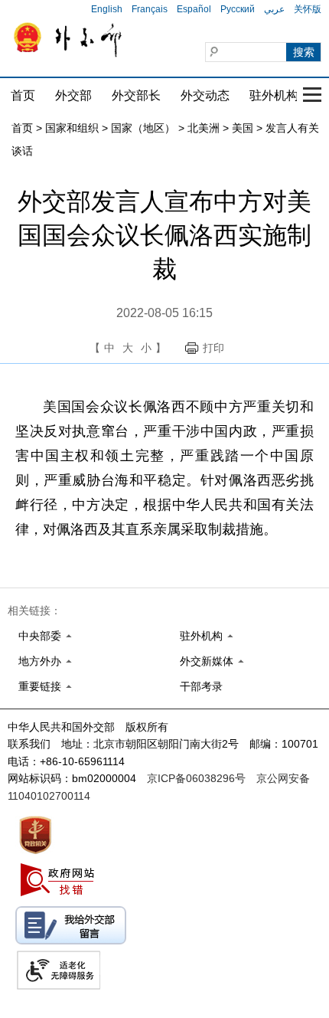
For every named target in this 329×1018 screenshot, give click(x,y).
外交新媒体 (206, 661)
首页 (23, 95)
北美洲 (203, 128)
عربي (274, 9)
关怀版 (307, 9)
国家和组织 (72, 128)
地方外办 (39, 661)
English (106, 9)
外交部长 (136, 95)
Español (194, 9)
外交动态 (205, 95)
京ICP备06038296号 (196, 778)
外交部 (73, 95)
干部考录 (201, 686)
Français (150, 9)
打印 (213, 348)
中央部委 (39, 636)
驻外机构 (273, 95)
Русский (237, 9)
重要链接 (39, 686)
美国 (242, 128)
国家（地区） (143, 128)
